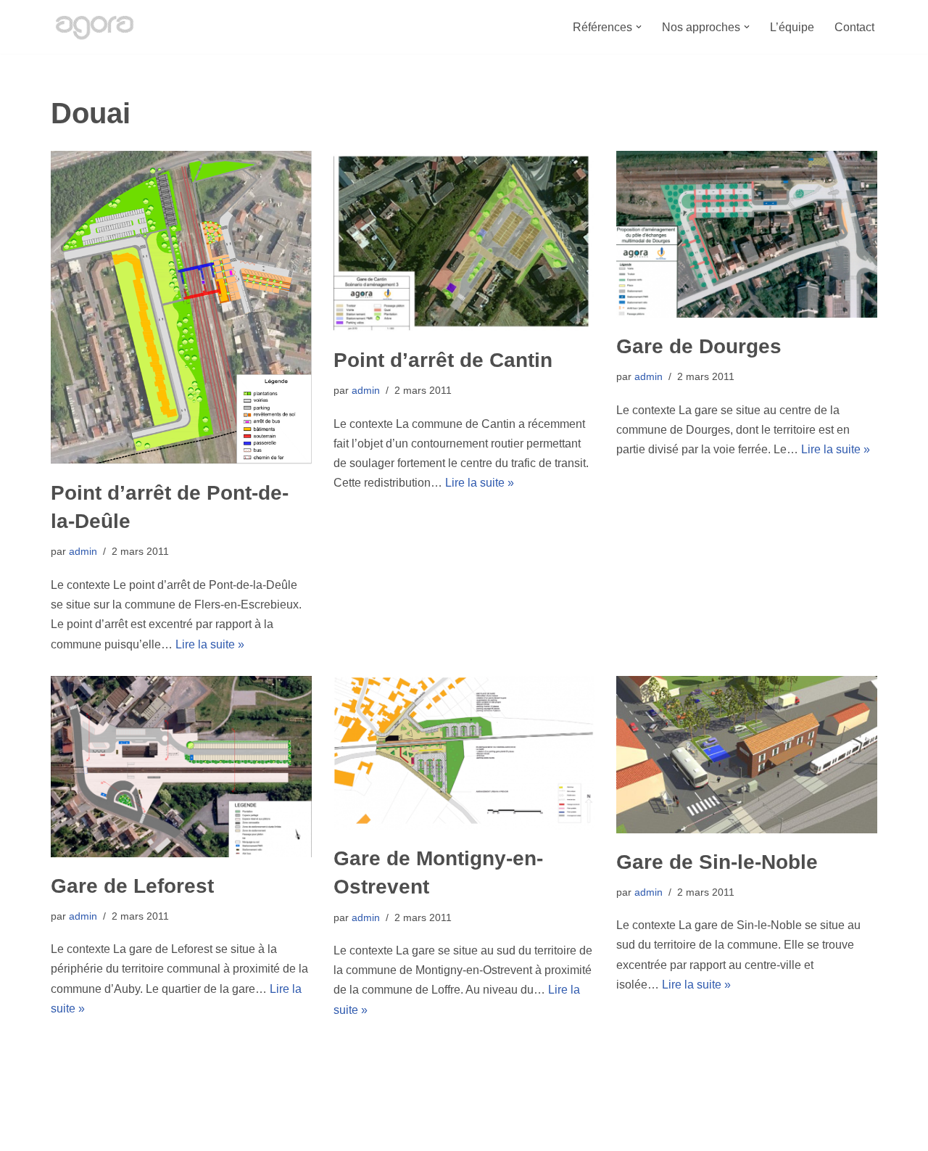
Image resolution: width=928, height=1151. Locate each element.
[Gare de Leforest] (181, 766)
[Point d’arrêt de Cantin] (464, 241)
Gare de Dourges (699, 346)
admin (83, 551)
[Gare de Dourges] (746, 234)
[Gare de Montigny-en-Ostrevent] (464, 753)
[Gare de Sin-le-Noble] (746, 754)
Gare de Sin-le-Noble (717, 862)
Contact (854, 27)
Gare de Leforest (132, 886)
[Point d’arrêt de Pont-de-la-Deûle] (181, 307)
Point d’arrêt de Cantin (443, 360)
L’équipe (792, 27)
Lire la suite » (209, 644)
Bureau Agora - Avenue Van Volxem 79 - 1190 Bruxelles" (196, 1132)
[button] (639, 27)
